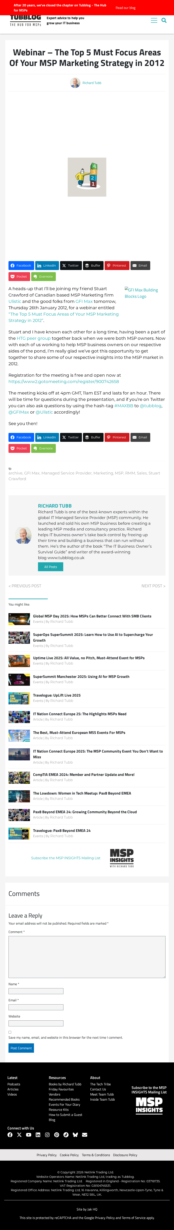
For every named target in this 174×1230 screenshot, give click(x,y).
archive (15, 473)
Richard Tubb (61, 622)
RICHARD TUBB (55, 505)
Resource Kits (59, 1109)
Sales (142, 473)
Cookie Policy (69, 1155)
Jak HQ (92, 1209)
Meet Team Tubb (102, 1094)
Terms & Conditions (96, 1155)
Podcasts (13, 1084)
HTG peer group (34, 338)
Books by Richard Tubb (65, 1084)
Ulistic (14, 301)
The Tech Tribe (100, 1084)
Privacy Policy (47, 1155)
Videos (12, 1094)
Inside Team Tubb (102, 1099)
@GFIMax (18, 412)
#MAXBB (123, 405)
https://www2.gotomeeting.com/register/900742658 (63, 381)
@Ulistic (44, 412)
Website (14, 1016)
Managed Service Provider (66, 473)
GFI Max (84, 301)
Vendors (54, 1094)
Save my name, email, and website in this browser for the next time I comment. (65, 1037)
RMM (130, 473)
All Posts (50, 566)
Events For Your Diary (64, 1104)
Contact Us (98, 1089)
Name (13, 984)
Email (13, 1000)
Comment (16, 931)
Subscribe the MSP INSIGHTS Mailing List (66, 858)
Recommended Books (64, 1099)
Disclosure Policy (125, 1155)
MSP (119, 473)
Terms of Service (134, 1217)
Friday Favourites (61, 1089)
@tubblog (150, 405)
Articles (12, 1089)
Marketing (103, 473)
